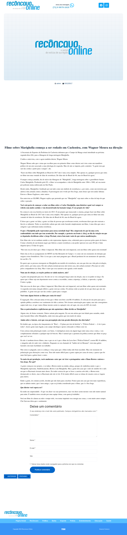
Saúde (108, 521)
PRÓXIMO (23, 476)
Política (45, 521)
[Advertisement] (63, 100)
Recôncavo (34, 521)
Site (31, 456)
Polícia (72, 521)
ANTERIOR (12, 476)
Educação (98, 521)
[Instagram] (106, 5)
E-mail (32, 448)
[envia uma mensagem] (72, 5)
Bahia (54, 521)
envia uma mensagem (62, 4)
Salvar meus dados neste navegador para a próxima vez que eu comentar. (58, 464)
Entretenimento (85, 521)
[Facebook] (101, 5)
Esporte (63, 521)
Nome (32, 440)
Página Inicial (21, 521)
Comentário (34, 415)
